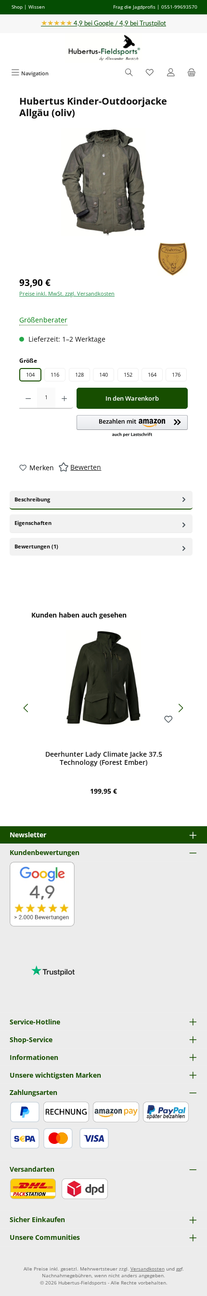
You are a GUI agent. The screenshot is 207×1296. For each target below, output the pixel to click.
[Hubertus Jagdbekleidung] (172, 259)
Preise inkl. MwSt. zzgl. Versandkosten (67, 293)
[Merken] (168, 719)
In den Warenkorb (132, 398)
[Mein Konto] (170, 73)
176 (176, 374)
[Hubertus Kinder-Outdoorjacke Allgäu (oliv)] (103, 182)
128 (79, 374)
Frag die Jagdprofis (134, 6)
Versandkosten (147, 1269)
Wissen (36, 6)
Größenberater (43, 319)
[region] (103, 165)
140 (103, 374)
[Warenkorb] (191, 73)
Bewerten (85, 467)
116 (55, 374)
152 (128, 374)
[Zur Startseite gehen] (103, 48)
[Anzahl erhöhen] (64, 398)
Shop (17, 6)
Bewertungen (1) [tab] (36, 546)
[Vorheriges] (26, 708)
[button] (132, 426)
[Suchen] (129, 73)
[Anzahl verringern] (28, 398)
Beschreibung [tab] (32, 499)
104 (30, 374)
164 (152, 374)
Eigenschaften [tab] (33, 522)
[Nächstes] (180, 708)
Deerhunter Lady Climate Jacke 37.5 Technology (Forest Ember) (103, 758)
